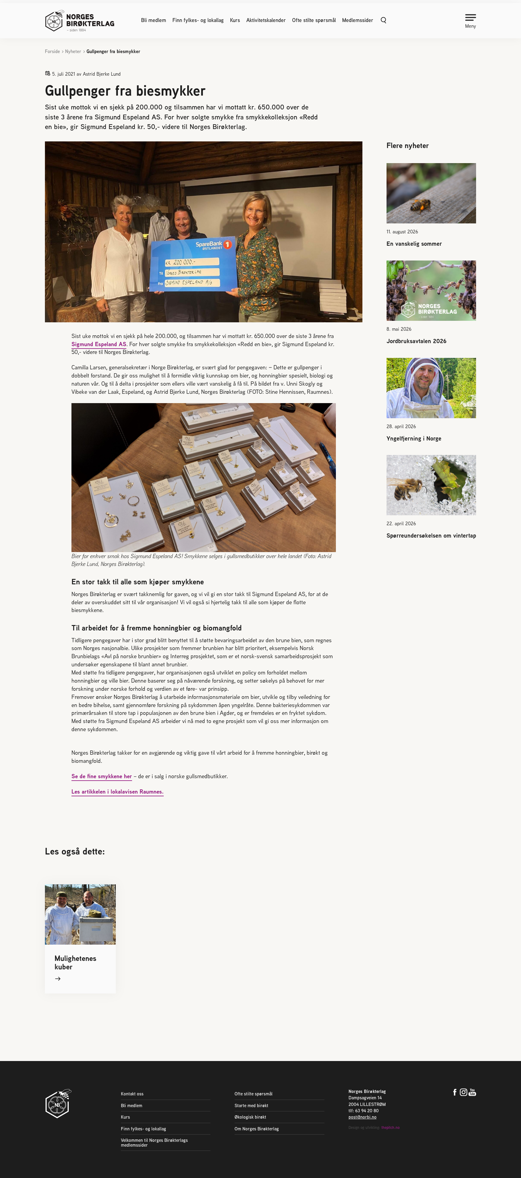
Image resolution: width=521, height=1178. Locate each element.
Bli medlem (153, 20)
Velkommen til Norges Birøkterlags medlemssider (154, 1142)
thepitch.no (390, 1127)
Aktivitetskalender (266, 20)
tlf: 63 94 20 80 (364, 1110)
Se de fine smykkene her (101, 776)
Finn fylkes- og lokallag (198, 20)
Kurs (235, 20)
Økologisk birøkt (250, 1117)
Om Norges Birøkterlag (257, 1129)
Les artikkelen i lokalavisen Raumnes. (117, 791)
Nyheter (73, 51)
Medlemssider (357, 20)
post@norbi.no (363, 1117)
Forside (52, 51)
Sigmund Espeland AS (98, 344)
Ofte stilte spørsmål (314, 20)
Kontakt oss (132, 1094)
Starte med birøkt (251, 1105)
